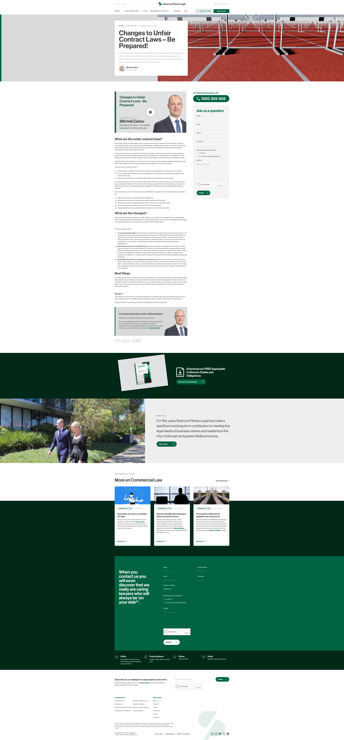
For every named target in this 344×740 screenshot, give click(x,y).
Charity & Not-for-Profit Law (123, 711)
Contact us (156, 717)
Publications (156, 711)
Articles (155, 707)
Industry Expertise (138, 711)
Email (198, 124)
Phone (199, 133)
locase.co (132, 733)
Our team (156, 704)
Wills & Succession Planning (141, 707)
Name (199, 116)
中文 (185, 11)
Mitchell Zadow (179, 528)
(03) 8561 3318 (155, 328)
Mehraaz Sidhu (215, 530)
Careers (155, 714)
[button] (118, 11)
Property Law (118, 704)
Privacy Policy (159, 734)
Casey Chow (140, 522)
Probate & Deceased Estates (123, 707)
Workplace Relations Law (140, 701)
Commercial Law (119, 701)
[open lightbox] (150, 112)
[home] (172, 4)
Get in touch (221, 11)
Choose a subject (169, 585)
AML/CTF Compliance (183, 734)
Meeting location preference (206, 150)
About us (155, 701)
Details (199, 160)
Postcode (200, 141)
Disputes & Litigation (139, 704)
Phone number (202, 567)
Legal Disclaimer (170, 734)
